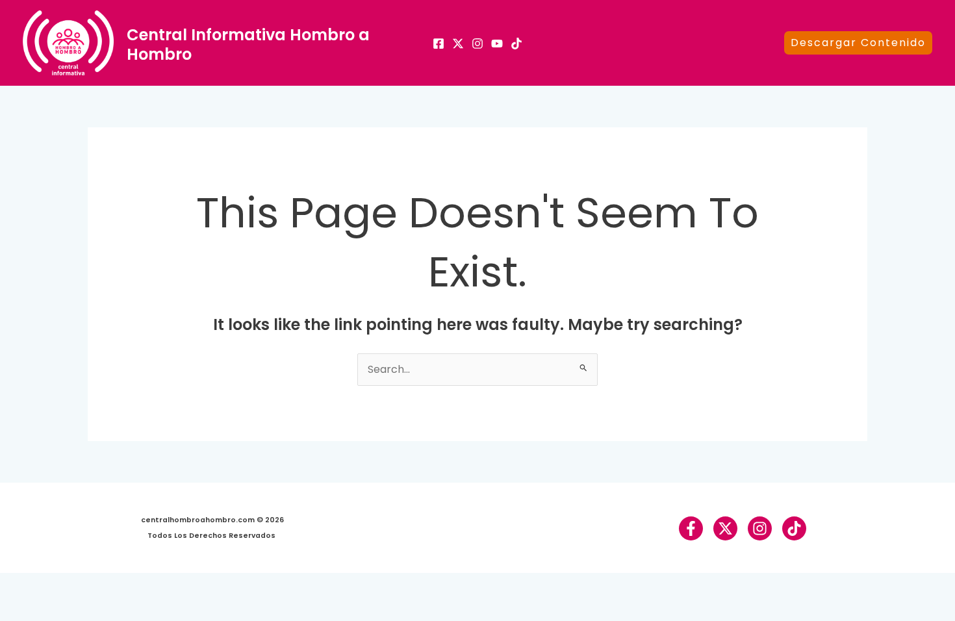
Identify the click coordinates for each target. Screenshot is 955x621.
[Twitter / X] (725, 528)
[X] (458, 43)
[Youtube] (497, 43)
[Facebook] (438, 43)
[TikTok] (516, 43)
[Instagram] (477, 43)
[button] (858, 43)
